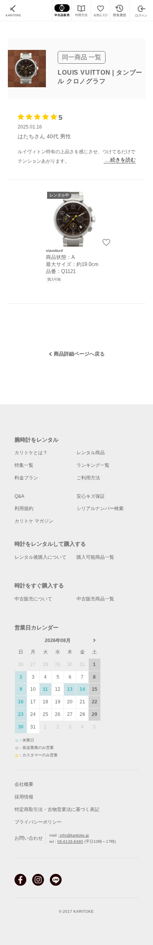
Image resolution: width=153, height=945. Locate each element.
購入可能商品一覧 (95, 557)
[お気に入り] (100, 10)
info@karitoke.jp (74, 835)
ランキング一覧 (92, 465)
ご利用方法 (88, 478)
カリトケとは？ (31, 452)
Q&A (19, 496)
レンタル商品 (90, 452)
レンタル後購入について (40, 557)
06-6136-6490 (70, 841)
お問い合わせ (29, 838)
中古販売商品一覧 (95, 599)
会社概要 (24, 784)
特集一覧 (24, 465)
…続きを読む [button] (120, 160)
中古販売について (33, 599)
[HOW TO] (81, 10)
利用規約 (24, 508)
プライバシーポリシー (38, 822)
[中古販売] (61, 10)
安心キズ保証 (90, 496)
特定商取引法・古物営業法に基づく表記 (57, 809)
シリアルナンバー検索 (100, 508)
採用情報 (24, 797)
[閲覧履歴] (119, 10)
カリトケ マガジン (34, 521)
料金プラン (26, 478)
